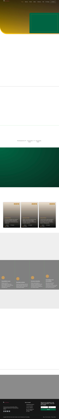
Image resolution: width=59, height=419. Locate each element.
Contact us (39, 1)
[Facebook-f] (4, 411)
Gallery (34, 1)
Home (22, 1)
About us (26, 1)
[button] (17, 141)
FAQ (43, 1)
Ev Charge (47, 1)
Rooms (30, 1)
